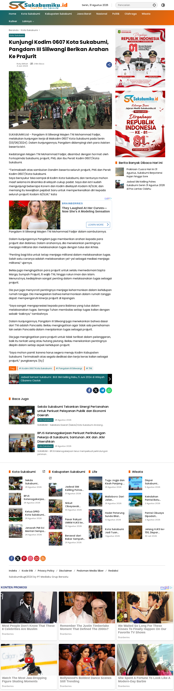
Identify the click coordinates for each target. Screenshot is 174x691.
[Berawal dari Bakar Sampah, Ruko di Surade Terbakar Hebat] (55, 539)
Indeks (13, 570)
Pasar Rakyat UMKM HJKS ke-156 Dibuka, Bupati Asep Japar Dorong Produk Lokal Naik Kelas (74, 521)
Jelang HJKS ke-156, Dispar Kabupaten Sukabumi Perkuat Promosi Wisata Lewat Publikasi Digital (155, 531)
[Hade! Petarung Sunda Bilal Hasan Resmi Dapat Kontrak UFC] (95, 516)
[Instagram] (30, 558)
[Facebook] (89, 390)
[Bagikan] (109, 65)
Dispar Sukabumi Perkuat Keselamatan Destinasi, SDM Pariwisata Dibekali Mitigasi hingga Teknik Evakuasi (155, 482)
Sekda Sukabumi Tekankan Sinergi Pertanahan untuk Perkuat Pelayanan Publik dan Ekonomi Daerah (73, 410)
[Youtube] (36, 558)
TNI (90, 368)
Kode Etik (27, 570)
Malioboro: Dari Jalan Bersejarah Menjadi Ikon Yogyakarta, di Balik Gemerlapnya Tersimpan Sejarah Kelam (114, 498)
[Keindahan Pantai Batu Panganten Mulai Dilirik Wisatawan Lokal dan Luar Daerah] (135, 499)
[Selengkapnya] (43, 471)
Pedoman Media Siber (90, 570)
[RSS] (43, 558)
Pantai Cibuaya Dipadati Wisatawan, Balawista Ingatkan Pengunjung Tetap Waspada (154, 514)
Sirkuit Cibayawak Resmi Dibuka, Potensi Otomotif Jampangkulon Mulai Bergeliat (74, 505)
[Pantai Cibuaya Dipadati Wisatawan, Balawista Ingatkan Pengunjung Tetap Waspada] (135, 516)
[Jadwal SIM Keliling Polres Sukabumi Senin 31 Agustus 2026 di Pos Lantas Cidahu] (55, 490)
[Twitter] (96, 390)
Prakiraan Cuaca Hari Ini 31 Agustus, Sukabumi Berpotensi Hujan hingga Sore (144, 173)
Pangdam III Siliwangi (70, 368)
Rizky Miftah (22, 64)
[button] (154, 5)
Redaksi (113, 570)
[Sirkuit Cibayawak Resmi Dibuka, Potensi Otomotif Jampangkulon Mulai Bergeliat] (55, 506)
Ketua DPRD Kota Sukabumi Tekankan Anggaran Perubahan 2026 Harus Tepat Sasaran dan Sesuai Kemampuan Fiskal (34, 513)
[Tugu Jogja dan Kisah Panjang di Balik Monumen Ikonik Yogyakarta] (95, 483)
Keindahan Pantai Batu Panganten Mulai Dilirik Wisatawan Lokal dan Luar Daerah (154, 498)
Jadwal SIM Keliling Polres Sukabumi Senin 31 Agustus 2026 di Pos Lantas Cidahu (146, 185)
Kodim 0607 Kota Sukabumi (37, 368)
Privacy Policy (46, 570)
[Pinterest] (24, 558)
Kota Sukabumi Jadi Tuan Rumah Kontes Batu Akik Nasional (114, 531)
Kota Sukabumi (17, 35)
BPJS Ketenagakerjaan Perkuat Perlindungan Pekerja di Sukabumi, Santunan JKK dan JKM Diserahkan (71, 437)
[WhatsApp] (109, 390)
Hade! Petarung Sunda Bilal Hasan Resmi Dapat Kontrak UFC (114, 514)
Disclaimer (65, 570)
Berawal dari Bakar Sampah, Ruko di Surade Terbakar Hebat (75, 537)
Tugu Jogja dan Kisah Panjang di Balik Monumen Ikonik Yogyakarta (115, 482)
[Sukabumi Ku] (38, 5)
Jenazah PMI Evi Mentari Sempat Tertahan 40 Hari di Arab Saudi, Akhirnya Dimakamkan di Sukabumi (35, 529)
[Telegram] (102, 390)
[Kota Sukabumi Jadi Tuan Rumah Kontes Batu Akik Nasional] (95, 532)
